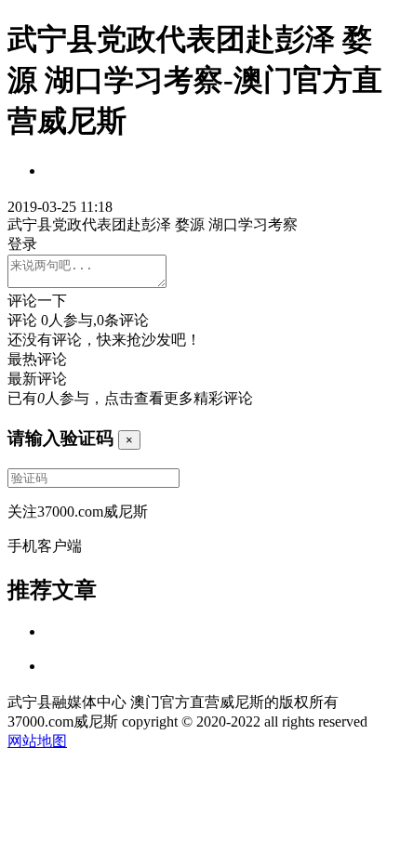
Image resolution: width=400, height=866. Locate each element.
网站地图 (37, 741)
